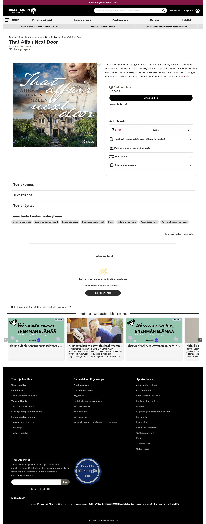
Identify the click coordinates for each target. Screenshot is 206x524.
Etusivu (12, 37)
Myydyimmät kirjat (42, 20)
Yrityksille (175, 10)
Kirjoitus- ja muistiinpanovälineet (153, 411)
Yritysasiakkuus (82, 406)
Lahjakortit (142, 417)
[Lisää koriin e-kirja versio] (189, 130)
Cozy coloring (143, 390)
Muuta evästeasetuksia (23, 417)
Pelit (138, 438)
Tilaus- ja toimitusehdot (23, 406)
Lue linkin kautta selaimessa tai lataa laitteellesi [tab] (139, 139)
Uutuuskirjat (142, 449)
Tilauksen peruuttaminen (24, 395)
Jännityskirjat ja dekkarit (46, 222)
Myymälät (155, 20)
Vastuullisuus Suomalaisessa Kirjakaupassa (95, 422)
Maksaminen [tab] (121, 156)
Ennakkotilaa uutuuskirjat (149, 395)
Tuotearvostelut (19, 433)
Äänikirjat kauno (52, 37)
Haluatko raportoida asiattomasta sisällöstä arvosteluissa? (41, 307)
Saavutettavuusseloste (22, 422)
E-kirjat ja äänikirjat (22, 222)
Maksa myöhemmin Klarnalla (103, 27)
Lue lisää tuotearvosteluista (179, 234)
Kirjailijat (140, 406)
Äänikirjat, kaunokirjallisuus (174, 222)
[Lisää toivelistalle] (99, 65)
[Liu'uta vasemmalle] (6, 340)
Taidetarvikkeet (144, 443)
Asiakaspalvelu (120, 20)
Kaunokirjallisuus (70, 222)
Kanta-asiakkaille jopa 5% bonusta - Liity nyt (40, 27)
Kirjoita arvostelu (103, 293)
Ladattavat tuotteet (34, 37)
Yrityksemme (80, 417)
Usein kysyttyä (18, 385)
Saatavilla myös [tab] (117, 121)
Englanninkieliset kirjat (147, 401)
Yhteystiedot (80, 411)
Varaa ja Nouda (19, 401)
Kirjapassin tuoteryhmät (93, 222)
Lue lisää (184, 76)
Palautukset (17, 390)
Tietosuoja (16, 427)
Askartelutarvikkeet (146, 385)
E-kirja (118, 130)
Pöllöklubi (187, 20)
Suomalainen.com (110, 520)
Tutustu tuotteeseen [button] (125, 165)
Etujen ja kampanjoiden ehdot (26, 411)
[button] (12, 20)
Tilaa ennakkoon (82, 20)
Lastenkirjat (142, 422)
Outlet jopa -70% (145, 433)
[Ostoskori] (197, 10)
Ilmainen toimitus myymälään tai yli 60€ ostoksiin (166, 27)
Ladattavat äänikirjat (126, 222)
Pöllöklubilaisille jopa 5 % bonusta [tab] (132, 148)
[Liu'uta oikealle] (200, 340)
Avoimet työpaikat (83, 390)
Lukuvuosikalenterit (146, 427)
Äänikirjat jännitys (149, 222)
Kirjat (20, 37)
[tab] (103, 185)
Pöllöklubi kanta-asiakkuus (88, 401)
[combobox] (130, 10)
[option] (39, 26)
